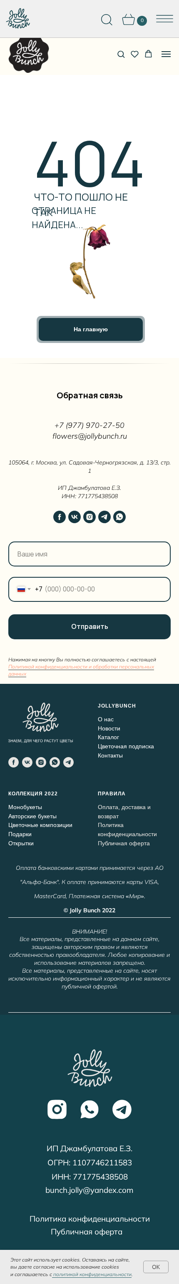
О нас (106, 719)
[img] (17, 19)
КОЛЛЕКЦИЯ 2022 (33, 794)
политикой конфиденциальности (92, 1274)
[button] (121, 54)
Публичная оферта (86, 1232)
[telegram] (104, 517)
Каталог (108, 737)
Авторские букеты (32, 816)
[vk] (74, 517)
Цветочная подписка (126, 746)
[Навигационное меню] (166, 54)
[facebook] (59, 517)
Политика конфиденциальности (90, 1219)
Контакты (110, 755)
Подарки (20, 834)
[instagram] (89, 517)
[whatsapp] (119, 517)
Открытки (21, 843)
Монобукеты (25, 807)
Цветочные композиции (40, 825)
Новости (109, 728)
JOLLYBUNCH (117, 706)
